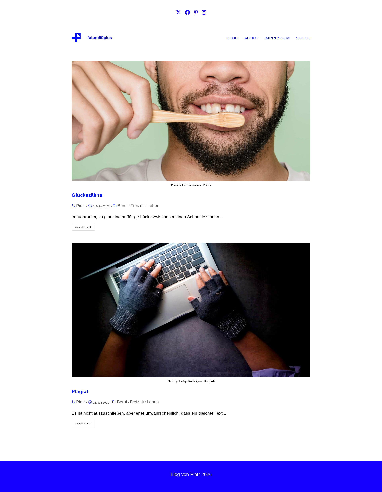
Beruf (123, 205)
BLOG (232, 38)
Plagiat (80, 391)
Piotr (80, 205)
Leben (153, 205)
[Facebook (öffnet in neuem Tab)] (187, 12)
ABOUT (251, 38)
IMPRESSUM (277, 38)
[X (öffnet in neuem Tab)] (178, 12)
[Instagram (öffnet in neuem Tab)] (204, 12)
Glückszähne (87, 195)
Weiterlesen (85, 226)
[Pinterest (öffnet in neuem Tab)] (196, 12)
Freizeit (138, 205)
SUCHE (303, 38)
